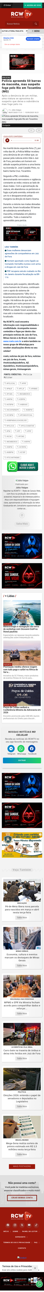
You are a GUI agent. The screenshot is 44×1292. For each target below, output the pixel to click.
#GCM (8, 436)
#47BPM (22, 447)
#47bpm (9, 405)
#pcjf (21, 389)
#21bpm (9, 415)
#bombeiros (24, 394)
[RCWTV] (22, 14)
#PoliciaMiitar (27, 426)
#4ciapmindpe (12, 410)
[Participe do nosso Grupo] (22, 467)
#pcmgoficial (26, 415)
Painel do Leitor (30, 1231)
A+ (39, 130)
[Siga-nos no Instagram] (14, 1225)
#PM (8, 431)
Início (7, 1231)
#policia (10, 426)
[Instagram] (22, 515)
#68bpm (28, 410)
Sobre (16, 1231)
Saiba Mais (22, 523)
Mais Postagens (22, 1166)
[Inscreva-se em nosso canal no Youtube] (29, 1225)
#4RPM (27, 442)
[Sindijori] (22, 1258)
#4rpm (9, 399)
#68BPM (9, 452)
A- (31, 130)
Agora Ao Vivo (33, 5)
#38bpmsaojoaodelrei (16, 420)
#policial (10, 383)
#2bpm (22, 399)
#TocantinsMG (13, 458)
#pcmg (9, 394)
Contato (22, 1248)
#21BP (22, 452)
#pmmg (34, 389)
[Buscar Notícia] (36, 23)
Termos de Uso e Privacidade (17, 1242)
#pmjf (9, 389)
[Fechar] (35, 1268)
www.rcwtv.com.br (12, 341)
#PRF (29, 431)
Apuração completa (33, 39)
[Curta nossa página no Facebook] (7, 1225)
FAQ (36, 1242)
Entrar (8, 5)
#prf (24, 383)
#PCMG (21, 436)
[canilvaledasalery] (22, 845)
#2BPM (9, 447)
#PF (18, 431)
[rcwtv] (22, 62)
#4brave (24, 405)
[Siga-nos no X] (22, 1225)
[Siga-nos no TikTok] (36, 1225)
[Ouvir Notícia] (7, 140)
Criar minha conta (22, 1198)
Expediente (21, 1237)
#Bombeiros (11, 442)
